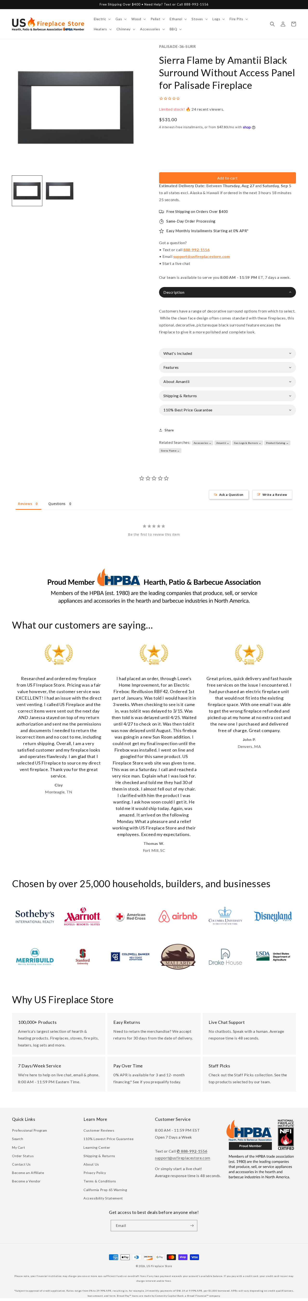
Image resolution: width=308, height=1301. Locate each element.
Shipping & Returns (99, 1156)
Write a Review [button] (275, 494)
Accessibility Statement (103, 1198)
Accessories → (203, 442)
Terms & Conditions (99, 1181)
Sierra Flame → (170, 450)
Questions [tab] (56, 503)
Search (17, 1139)
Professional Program (29, 1130)
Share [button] (169, 430)
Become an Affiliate (28, 1173)
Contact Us (21, 1164)
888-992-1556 (196, 249)
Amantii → (222, 442)
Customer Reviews (99, 1130)
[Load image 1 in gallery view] (27, 191)
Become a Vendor (26, 1181)
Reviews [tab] (25, 503)
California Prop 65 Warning (105, 1190)
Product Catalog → (277, 442)
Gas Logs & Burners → (247, 442)
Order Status (23, 1156)
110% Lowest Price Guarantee (108, 1139)
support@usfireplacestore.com (201, 256)
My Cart (18, 1147)
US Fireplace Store (160, 1266)
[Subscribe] (191, 1225)
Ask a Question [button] (231, 494)
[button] (102, 19)
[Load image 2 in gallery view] (60, 191)
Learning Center (96, 1147)
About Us (91, 1164)
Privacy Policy (94, 1173)
